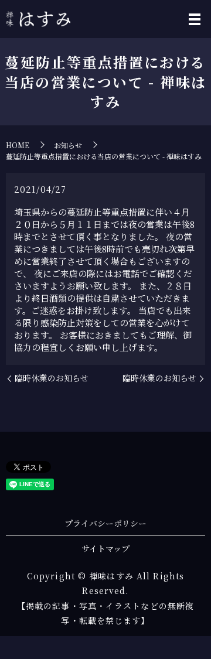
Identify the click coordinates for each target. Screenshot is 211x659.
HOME (17, 145)
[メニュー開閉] (194, 19)
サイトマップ (105, 548)
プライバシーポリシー (105, 523)
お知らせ (68, 145)
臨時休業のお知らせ (52, 378)
